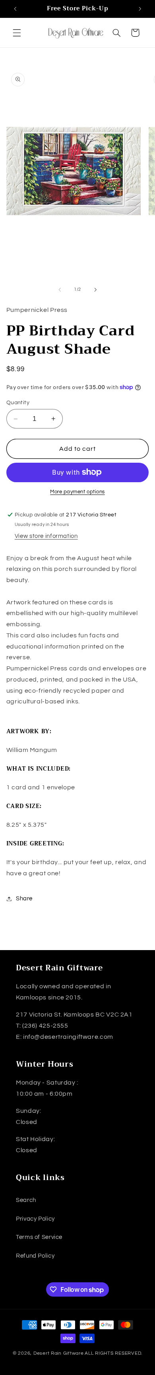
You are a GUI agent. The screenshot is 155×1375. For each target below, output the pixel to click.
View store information (46, 536)
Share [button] (24, 899)
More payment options (77, 492)
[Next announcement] (140, 9)
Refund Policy (35, 1256)
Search (26, 1200)
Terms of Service (39, 1237)
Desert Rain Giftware (58, 1353)
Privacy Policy (35, 1219)
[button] (17, 32)
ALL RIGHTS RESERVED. (113, 1353)
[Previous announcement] (15, 9)
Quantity (17, 402)
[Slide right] (95, 289)
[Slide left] (59, 289)
